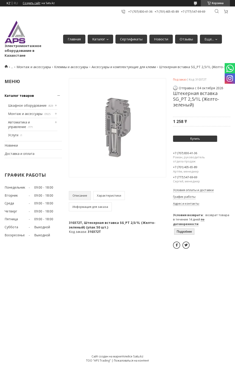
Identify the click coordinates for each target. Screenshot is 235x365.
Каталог (98, 39)
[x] (186, 245)
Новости (161, 39)
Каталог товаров (19, 95)
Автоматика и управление (19, 124)
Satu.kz (138, 356)
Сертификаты (131, 39)
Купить (195, 138)
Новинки (11, 145)
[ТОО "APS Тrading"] (15, 32)
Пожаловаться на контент (131, 360)
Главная (74, 39)
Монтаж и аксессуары (34, 67)
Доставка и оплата (19, 153)
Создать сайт (31, 3)
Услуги (13, 135)
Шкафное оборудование (27, 105)
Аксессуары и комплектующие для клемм (124, 67)
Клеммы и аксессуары (71, 67)
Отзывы (186, 39)
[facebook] (176, 245)
